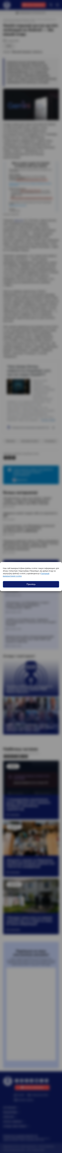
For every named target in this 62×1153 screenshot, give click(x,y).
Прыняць (31, 584)
